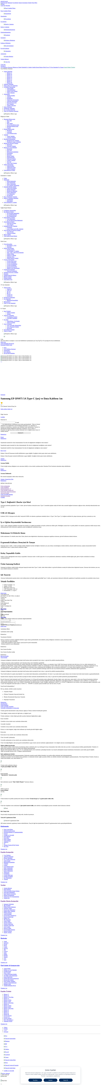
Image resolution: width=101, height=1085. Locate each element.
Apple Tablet (7, 921)
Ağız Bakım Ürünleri (9, 222)
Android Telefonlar (8, 84)
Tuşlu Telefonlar (8, 107)
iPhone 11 (9, 81)
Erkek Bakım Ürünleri (9, 217)
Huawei (6, 948)
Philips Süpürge (8, 912)
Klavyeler (9, 150)
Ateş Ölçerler (10, 231)
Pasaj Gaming (7, 839)
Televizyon (6, 872)
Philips (5, 954)
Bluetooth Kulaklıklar (9, 862)
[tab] (5, 486)
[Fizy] (50, 1036)
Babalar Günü (7, 984)
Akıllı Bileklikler (11, 90)
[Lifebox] (50, 1049)
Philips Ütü (6, 918)
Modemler (9, 144)
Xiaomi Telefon (8, 922)
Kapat (2, 437)
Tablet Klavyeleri (11, 167)
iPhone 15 (9, 75)
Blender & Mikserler (12, 191)
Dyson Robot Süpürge (9, 929)
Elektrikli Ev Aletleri (27, 67)
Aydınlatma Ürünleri (12, 317)
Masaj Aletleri (7, 234)
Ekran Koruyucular (12, 102)
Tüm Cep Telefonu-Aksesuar (11, 111)
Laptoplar (9, 132)
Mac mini (9, 120)
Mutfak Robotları (11, 189)
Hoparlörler (10, 153)
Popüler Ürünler (6, 991)
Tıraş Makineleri (11, 219)
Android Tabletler (11, 137)
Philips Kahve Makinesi (10, 907)
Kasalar (9, 127)
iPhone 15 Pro (7, 1001)
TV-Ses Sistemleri (53, 67)
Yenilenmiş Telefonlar (9, 108)
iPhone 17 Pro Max (8, 997)
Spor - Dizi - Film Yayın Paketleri (15, 252)
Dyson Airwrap (8, 1015)
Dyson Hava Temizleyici (10, 915)
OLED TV (9, 294)
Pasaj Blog (34, 2)
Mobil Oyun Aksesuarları (13, 268)
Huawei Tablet (7, 928)
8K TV (9, 293)
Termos (9, 314)
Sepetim (3, 66)
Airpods (6, 879)
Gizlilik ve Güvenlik (9, 835)
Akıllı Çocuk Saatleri (12, 91)
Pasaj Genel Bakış (8, 829)
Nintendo (9, 247)
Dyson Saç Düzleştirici (9, 909)
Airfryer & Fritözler (12, 188)
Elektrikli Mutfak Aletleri (10, 187)
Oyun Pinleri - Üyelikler (13, 251)
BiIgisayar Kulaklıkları (12, 152)
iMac (8, 122)
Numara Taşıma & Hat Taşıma (11, 845)
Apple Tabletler (11, 136)
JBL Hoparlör (7, 919)
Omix (5, 952)
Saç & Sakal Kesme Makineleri (15, 220)
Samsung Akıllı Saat (9, 925)
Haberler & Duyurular (9, 831)
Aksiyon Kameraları (12, 271)
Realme (6, 955)
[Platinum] (50, 1041)
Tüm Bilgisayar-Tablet (9, 170)
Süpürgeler (6, 179)
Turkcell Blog (7, 840)
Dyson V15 (7, 1017)
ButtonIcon (3, 434)
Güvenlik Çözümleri (12, 318)
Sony (5, 959)
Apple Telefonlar (8, 71)
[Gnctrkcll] (50, 1054)
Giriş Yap (3, 5)
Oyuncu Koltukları (11, 265)
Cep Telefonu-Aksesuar (6, 67)
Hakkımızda (5, 826)
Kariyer (6, 833)
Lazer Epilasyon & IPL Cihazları (15, 229)
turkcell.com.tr (4, 1)
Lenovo (6, 951)
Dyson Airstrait (7, 1018)
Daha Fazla (3, 593)
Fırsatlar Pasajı (7, 971)
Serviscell (9, 328)
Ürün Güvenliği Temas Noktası (11, 891)
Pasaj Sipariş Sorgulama (10, 893)
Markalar (10, 2)
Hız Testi (6, 846)
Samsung (3, 394)
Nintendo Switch (8, 1021)
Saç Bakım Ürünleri (9, 212)
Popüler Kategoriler (7, 852)
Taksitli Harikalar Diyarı (10, 985)
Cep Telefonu (7, 855)
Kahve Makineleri (11, 192)
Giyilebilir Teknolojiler (9, 87)
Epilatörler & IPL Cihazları (10, 226)
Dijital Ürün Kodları (9, 248)
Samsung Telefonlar (9, 904)
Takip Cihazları (11, 92)
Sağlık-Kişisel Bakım (37, 67)
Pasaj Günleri (7, 972)
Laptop (5, 865)
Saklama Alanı (10, 256)
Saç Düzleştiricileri (11, 216)
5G (4, 843)
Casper (5, 947)
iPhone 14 (9, 77)
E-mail (17, 422)
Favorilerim (15, 2)
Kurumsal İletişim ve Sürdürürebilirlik (13, 832)
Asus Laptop (7, 927)
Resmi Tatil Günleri (9, 980)
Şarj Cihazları (10, 104)
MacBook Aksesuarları (9, 139)
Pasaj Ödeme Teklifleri (9, 981)
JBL (5, 950)
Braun (5, 945)
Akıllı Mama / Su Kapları (13, 321)
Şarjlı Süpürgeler (11, 182)
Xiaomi (5, 957)
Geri (2, 417)
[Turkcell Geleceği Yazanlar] (50, 1065)
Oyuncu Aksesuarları (9, 259)
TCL (5, 958)
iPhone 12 (9, 80)
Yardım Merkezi (8, 888)
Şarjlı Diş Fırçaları (11, 223)
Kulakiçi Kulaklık (8, 876)
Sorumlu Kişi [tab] (4, 703)
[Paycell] (50, 1052)
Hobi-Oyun (46, 67)
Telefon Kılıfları (11, 95)
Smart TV (9, 289)
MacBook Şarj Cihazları (13, 140)
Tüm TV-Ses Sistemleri (9, 303)
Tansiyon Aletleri (11, 233)
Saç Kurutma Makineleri (13, 213)
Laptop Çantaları (11, 160)
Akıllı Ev (6, 842)
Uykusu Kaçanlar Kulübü (10, 974)
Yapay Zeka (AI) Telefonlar (11, 85)
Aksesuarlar (7, 94)
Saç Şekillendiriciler (12, 214)
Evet (5, 450)
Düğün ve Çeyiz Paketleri (10, 970)
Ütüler (5, 178)
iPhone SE (9, 82)
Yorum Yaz (3, 617)
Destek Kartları (11, 249)
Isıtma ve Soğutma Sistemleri (11, 198)
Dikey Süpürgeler (11, 184)
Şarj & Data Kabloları (9, 353)
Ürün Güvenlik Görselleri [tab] (7, 706)
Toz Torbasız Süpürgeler (13, 185)
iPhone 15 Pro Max (8, 1003)
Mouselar (9, 154)
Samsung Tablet (8, 908)
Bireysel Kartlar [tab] (5, 656)
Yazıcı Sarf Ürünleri (12, 163)
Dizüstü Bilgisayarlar (9, 129)
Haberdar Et (20, 432)
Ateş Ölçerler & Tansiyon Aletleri (12, 230)
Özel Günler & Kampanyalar (10, 965)
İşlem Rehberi (7, 889)
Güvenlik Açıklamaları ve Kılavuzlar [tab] (10, 708)
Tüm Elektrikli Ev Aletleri (10, 202)
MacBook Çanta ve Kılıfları (14, 142)
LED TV (9, 290)
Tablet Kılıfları (10, 166)
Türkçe (5, 1027)
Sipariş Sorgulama (23, 2)
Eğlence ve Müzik (11, 255)
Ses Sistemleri (7, 299)
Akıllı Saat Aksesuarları (13, 99)
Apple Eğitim (7, 968)
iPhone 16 (9, 74)
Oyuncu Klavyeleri (11, 261)
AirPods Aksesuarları (12, 101)
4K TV (9, 291)
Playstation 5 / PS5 (11, 245)
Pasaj (5, 347)
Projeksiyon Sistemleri (9, 297)
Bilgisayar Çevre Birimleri (10, 147)
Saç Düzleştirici (8, 878)
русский (6, 1031)
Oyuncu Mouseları (11, 262)
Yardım (29, 2)
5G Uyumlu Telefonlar (9, 109)
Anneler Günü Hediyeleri (10, 982)
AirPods (9, 97)
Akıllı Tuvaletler (11, 322)
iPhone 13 (9, 78)
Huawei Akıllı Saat (8, 917)
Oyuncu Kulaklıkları (12, 264)
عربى (5, 1030)
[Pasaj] (2, 4)
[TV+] (50, 1046)
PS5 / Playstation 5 (8, 1020)
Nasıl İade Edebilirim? (9, 892)
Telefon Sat (6, 898)
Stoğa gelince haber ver (6, 409)
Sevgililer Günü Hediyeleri (10, 975)
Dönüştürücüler (11, 157)
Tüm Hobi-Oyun (8, 279)
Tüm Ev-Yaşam (8, 331)
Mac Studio (10, 123)
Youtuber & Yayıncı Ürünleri (11, 272)
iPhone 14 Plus (7, 1005)
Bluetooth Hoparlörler (12, 300)
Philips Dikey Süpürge (9, 911)
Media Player (7, 301)
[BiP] (50, 1044)
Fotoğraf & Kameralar (9, 269)
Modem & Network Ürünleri (11, 143)
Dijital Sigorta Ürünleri (12, 258)
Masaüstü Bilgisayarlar (9, 119)
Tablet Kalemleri (11, 169)
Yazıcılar (9, 161)
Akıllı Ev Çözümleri (9, 315)
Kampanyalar (4, 2)
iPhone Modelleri (8, 858)
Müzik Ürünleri (8, 276)
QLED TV (9, 296)
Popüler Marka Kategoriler (9, 901)
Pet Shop (6, 319)
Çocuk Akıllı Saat (8, 875)
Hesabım (8, 5)
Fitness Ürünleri (11, 312)
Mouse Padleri (10, 156)
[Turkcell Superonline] (50, 1038)
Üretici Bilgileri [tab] (4, 705)
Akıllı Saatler (10, 88)
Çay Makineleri (11, 194)
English (6, 1029)
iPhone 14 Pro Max (8, 1008)
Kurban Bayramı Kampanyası (11, 978)
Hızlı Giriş (3, 342)
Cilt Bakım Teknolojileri (10, 210)
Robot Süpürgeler (11, 181)
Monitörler (9, 149)
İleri (4, 417)
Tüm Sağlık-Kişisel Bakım (10, 236)
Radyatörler (10, 201)
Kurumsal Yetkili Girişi (6, 345)
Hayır (2, 450)
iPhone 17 (9, 73)
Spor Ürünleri (7, 311)
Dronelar (6, 274)
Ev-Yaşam (61, 67)
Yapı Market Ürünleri (9, 329)
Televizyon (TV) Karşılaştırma (11, 896)
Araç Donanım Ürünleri (13, 326)
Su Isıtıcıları (10, 195)
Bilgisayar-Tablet (17, 67)
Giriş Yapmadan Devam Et (7, 343)
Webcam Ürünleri (11, 159)
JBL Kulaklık (7, 905)
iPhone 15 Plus (7, 1000)
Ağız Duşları (10, 224)
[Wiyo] (50, 1062)
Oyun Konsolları (8, 244)
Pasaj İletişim (7, 836)
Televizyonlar (7, 287)
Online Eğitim (10, 254)
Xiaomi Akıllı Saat (8, 924)
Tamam (2, 458)
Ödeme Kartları (8, 278)
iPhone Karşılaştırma (9, 895)
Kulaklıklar (10, 98)
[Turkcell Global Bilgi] (50, 1060)
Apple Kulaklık (8, 914)
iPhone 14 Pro (7, 1007)
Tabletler (6, 134)
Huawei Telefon (8, 931)
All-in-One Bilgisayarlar (13, 125)
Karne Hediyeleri (8, 977)
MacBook (9, 130)
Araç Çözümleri (8, 324)
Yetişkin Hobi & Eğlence (10, 275)
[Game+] (50, 1057)
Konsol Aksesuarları (12, 266)
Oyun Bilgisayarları (12, 133)
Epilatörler (9, 227)
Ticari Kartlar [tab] (4, 657)
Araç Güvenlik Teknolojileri (14, 325)
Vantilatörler (10, 199)
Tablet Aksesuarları (8, 164)
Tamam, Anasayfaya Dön (7, 479)
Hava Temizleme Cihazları (10, 196)
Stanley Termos (8, 932)
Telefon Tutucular (11, 105)
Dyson (5, 944)
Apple (5, 941)
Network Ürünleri (11, 146)
